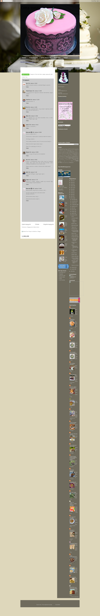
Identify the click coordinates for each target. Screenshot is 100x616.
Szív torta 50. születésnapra (66, 239)
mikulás (59, 157)
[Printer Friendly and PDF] (25, 75)
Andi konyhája (62, 280)
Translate (67, 126)
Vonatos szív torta (74, 243)
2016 (72, 189)
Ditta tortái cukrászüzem (63, 93)
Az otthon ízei (73, 331)
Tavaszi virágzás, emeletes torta (75, 258)
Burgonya (61, 149)
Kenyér (75, 155)
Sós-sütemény (76, 158)
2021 (72, 180)
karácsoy (64, 155)
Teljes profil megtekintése (60, 189)
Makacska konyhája (72, 470)
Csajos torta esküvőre (66, 259)
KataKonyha (72, 567)
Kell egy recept (73, 492)
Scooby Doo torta (75, 236)
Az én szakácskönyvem (73, 556)
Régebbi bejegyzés (48, 224)
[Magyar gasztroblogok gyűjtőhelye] (74, 277)
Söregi (60, 278)
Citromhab (72, 400)
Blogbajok (61, 274)
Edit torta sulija (62, 275)
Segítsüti (65, 158)
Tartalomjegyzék (33, 57)
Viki (27, 107)
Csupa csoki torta (76, 559)
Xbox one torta (66, 196)
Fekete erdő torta (75, 256)
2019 (72, 184)
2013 (72, 194)
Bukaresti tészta (76, 366)
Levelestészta (60, 156)
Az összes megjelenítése (75, 596)
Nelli (27, 172)
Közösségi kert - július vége (76, 495)
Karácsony (59, 155)
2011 (72, 197)
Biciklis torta (74, 223)
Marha (70, 156)
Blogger (61, 604)
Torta (26, 77)
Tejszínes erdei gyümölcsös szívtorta (75, 239)
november (74, 201)
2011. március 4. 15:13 (33, 124)
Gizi (27, 159)
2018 (72, 185)
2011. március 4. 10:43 (32, 83)
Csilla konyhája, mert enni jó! (73, 423)
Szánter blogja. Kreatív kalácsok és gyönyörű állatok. (73, 458)
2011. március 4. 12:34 (34, 99)
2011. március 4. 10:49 (37, 90)
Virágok (66, 57)
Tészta (72, 160)
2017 (72, 187)
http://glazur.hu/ (62, 272)
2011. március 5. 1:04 (32, 172)
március (73, 214)
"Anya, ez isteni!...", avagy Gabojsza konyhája (73, 504)
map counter (60, 177)
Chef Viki (28, 99)
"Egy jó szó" (74, 227)
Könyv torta (74, 233)
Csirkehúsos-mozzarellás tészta (76, 570)
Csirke (76, 149)
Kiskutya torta (74, 228)
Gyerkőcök (66, 210)
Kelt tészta (70, 155)
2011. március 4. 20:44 (32, 159)
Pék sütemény (69, 157)
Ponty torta (66, 216)
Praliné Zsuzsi (29, 90)
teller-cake (72, 410)
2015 (72, 191)
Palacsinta (63, 157)
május (73, 211)
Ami (27, 83)
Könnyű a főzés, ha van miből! (73, 387)
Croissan (66, 251)
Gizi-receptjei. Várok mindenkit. (73, 353)
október (73, 202)
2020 (72, 182)
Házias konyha (73, 577)
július (73, 208)
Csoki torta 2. (74, 252)
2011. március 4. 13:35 (32, 107)
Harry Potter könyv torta (66, 224)
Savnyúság (61, 158)
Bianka (27, 152)
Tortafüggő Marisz (73, 543)
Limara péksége (73, 374)
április (73, 213)
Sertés (70, 158)
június (73, 209)
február (73, 267)
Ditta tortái (30, 8)
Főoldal (24, 57)
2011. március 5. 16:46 (36, 188)
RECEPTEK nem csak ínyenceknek (73, 588)
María (27, 115)
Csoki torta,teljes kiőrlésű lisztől (75, 231)
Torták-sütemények (46, 57)
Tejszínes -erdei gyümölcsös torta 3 (75, 261)
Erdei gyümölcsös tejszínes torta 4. (75, 247)
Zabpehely (66, 162)
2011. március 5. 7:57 (33, 179)
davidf (53, 604)
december (74, 199)
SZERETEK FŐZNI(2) (72, 320)
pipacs (27, 124)
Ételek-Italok (57, 57)
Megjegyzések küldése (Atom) (33, 227)
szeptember (74, 204)
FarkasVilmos (73, 308)
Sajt (78, 157)
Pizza (73, 216)
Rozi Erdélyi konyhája (72, 364)
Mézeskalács (74, 156)
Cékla (67, 149)
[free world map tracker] (64, 176)
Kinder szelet (74, 254)
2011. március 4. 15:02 (33, 115)
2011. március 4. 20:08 (33, 152)
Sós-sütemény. (62, 159)
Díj (68, 150)
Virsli (62, 162)
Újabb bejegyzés (26, 224)
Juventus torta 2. (75, 218)
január (73, 269)
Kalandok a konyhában (72, 531)
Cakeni (27, 179)
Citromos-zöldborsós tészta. (76, 345)
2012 (72, 196)
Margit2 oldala (62, 277)
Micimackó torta (75, 225)
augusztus (74, 206)
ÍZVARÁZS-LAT (73, 482)
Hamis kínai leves (76, 484)
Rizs (75, 157)
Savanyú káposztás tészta (74, 220)
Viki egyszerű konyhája (72, 517)
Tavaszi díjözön (75, 235)
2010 (72, 271)
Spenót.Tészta (68, 159)
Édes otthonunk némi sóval (73, 446)
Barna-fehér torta (66, 244)
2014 (72, 192)
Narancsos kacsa (75, 265)
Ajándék (59, 148)
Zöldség (70, 162)
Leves (66, 156)
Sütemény (75, 159)
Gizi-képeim (72, 342)
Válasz (27, 86)
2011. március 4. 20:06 (36, 132)
